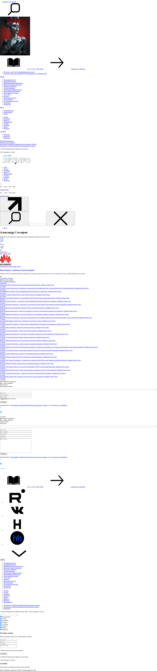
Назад (5, 228)
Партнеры (7, 134)
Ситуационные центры (11, 101)
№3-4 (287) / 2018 (5, 253)
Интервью (7, 118)
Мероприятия (8, 122)
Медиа (2, 107)
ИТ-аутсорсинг (8, 99)
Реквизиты (7, 138)
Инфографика (8, 112)
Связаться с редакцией (9, 2)
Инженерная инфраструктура (13, 89)
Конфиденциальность (6, 141)
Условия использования (7, 142)
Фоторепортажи (9, 110)
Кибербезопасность (10, 81)
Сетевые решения (9, 88)
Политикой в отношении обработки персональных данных (28, 405)
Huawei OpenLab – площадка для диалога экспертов (17, 270)
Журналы (6, 128)
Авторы (6, 123)
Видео (6, 114)
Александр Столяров (6, 278)
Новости (6, 120)
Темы (5, 167)
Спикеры (6, 125)
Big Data (6, 96)
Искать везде (6, 617)
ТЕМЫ (2, 77)
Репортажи (7, 103)
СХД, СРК (7, 94)
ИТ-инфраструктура (10, 80)
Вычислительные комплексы (13, 85)
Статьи (6, 117)
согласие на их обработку (59, 405)
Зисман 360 (7, 104)
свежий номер (4, 190)
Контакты (7, 136)
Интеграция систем (10, 98)
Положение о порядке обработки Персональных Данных (17, 146)
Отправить (4, 653)
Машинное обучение (10, 86)
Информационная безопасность (13, 83)
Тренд (19, 266)
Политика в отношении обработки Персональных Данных (18, 144)
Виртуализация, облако (11, 93)
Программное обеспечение (12, 91)
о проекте (3, 131)
